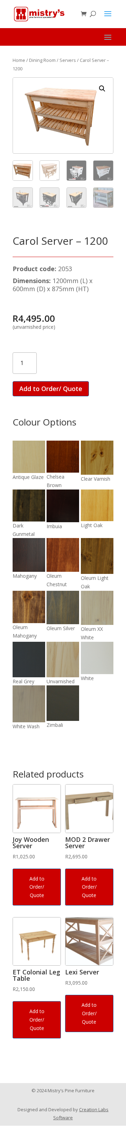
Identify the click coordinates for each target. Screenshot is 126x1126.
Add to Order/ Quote (50, 388)
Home (19, 60)
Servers (67, 60)
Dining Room (42, 60)
